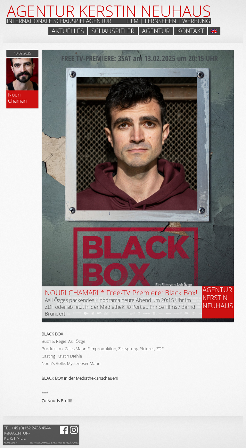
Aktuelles (68, 31)
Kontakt (190, 31)
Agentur (156, 31)
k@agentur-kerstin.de (27, 433)
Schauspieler (113, 31)
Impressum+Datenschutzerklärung (54, 443)
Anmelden (10, 442)
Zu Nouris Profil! (57, 400)
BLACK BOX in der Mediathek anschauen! (80, 378)
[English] (214, 31)
